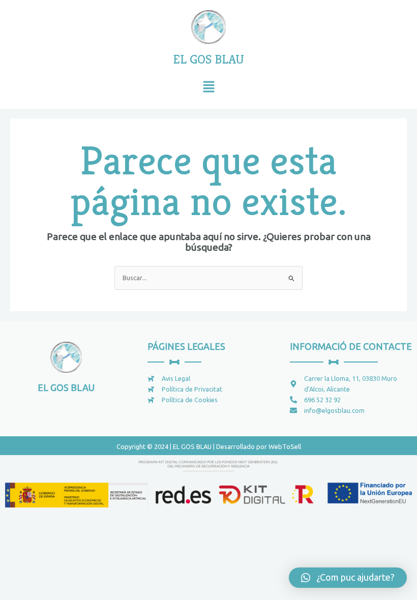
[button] (208, 88)
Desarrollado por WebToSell (258, 446)
